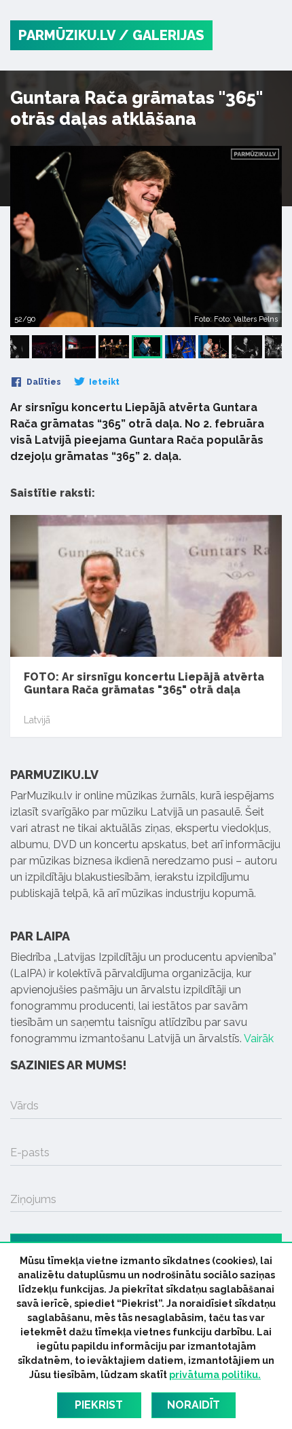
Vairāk (259, 1038)
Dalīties (42, 382)
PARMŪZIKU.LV (66, 35)
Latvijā (37, 719)
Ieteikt (103, 382)
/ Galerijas (161, 35)
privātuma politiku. (215, 1374)
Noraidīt (193, 1404)
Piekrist (99, 1404)
